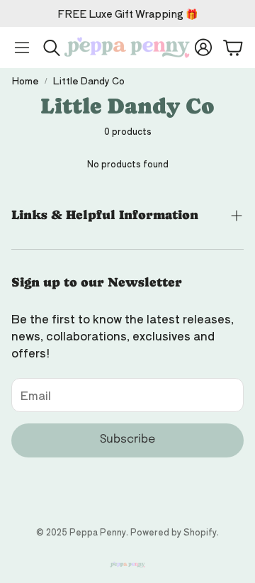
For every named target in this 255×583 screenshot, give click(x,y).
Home (25, 80)
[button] (22, 47)
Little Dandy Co (89, 80)
